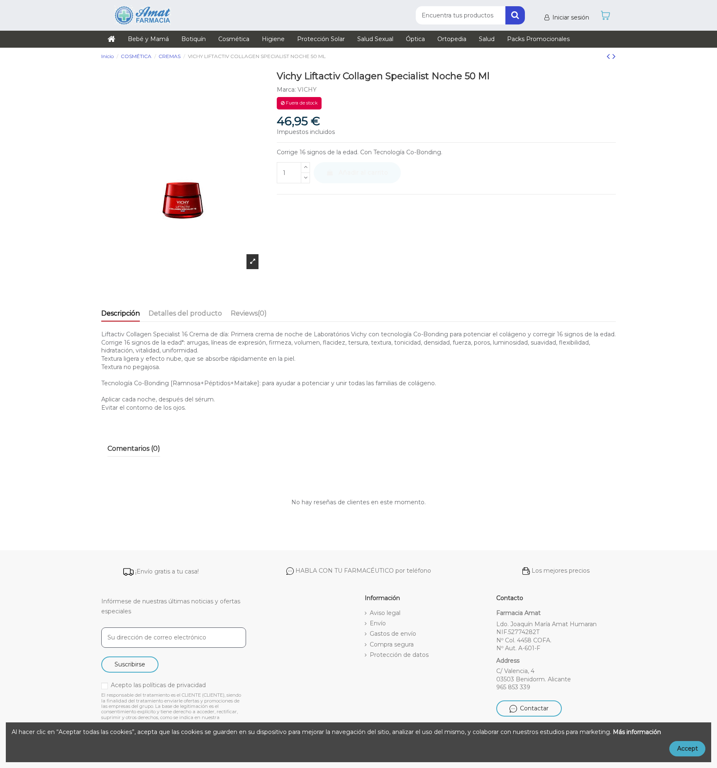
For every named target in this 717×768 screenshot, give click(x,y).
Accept (687, 748)
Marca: (286, 89)
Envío (378, 623)
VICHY (307, 89)
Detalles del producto (185, 313)
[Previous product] (609, 56)
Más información (637, 732)
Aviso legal (385, 613)
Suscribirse (130, 664)
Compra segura (392, 644)
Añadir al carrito (363, 172)
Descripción (120, 313)
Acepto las (158, 685)
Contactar (534, 708)
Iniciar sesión (570, 17)
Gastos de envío (393, 633)
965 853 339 (513, 687)
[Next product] (614, 56)
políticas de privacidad (174, 685)
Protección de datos (399, 655)
